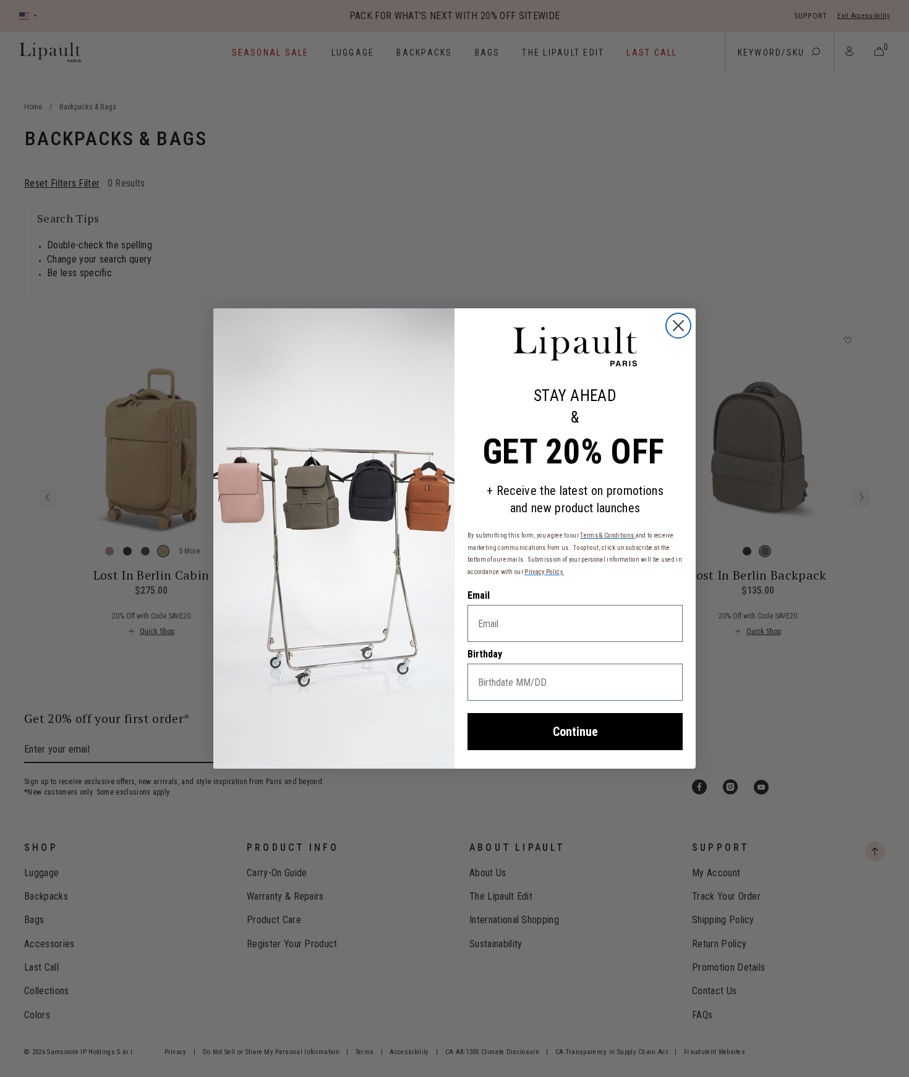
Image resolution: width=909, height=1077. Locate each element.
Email (478, 595)
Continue (575, 731)
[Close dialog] (678, 325)
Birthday (484, 654)
